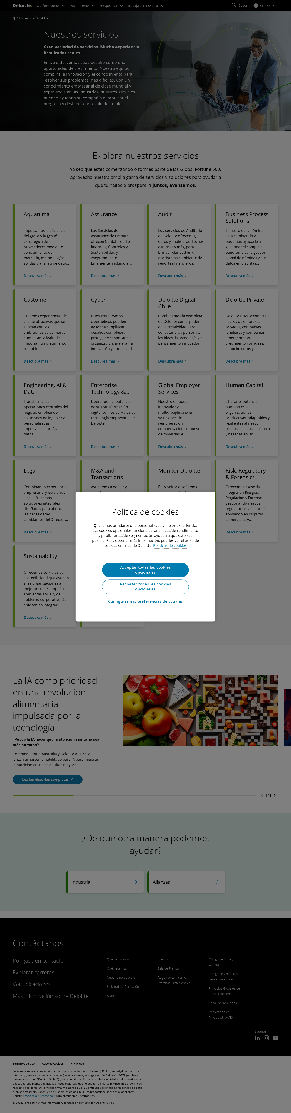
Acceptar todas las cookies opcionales (145, 570)
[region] (145, 556)
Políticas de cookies (170, 545)
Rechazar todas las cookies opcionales (145, 587)
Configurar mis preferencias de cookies (145, 601)
